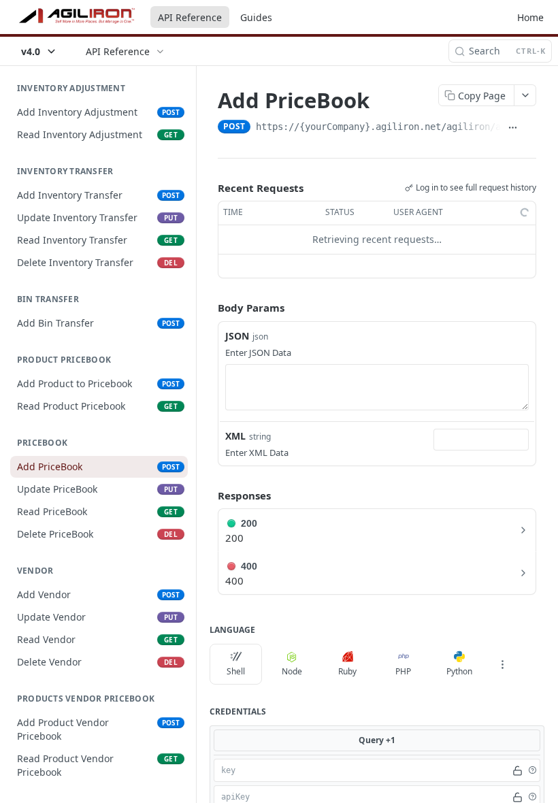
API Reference (190, 17)
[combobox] (481, 439)
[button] (532, 770)
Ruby (347, 671)
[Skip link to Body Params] (208, 308)
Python (459, 671)
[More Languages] (502, 664)
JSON (237, 335)
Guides (256, 17)
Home (530, 17)
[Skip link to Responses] (208, 495)
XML (235, 435)
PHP (403, 671)
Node (292, 671)
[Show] (517, 770)
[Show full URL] (512, 128)
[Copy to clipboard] (530, 128)
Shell (236, 671)
